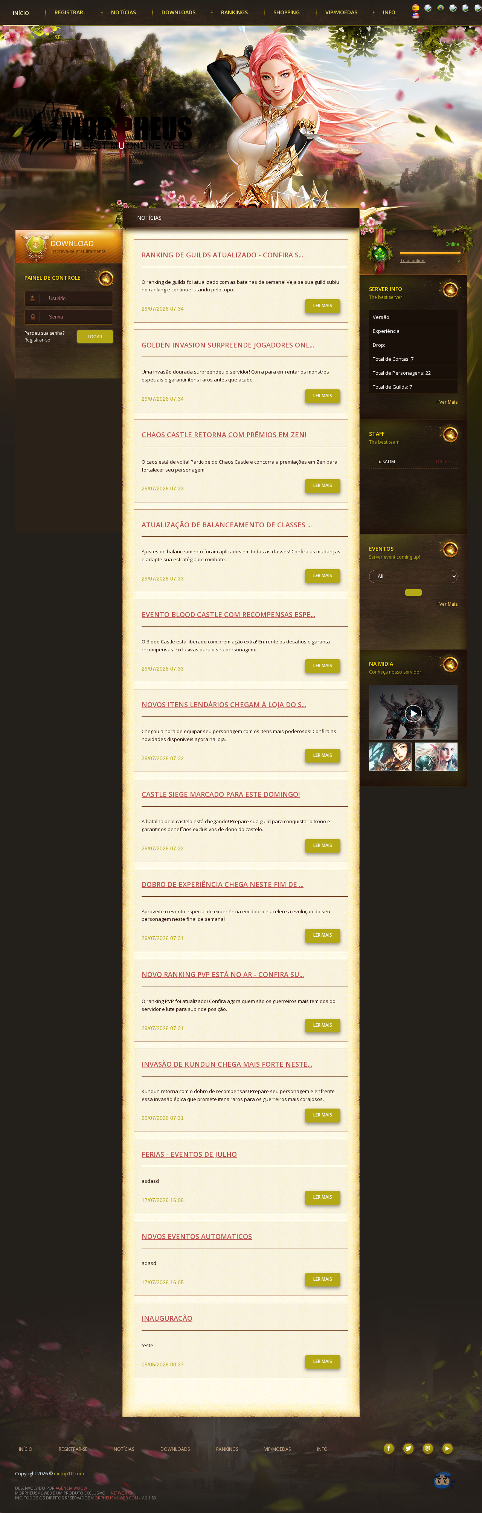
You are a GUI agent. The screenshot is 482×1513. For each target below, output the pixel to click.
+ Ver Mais (447, 402)
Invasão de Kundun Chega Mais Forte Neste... (227, 1064)
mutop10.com (69, 1473)
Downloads (178, 12)
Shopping (286, 12)
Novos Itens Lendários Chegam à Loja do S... (224, 704)
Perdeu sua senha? (44, 333)
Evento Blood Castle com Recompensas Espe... (228, 614)
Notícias (123, 12)
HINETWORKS (119, 1493)
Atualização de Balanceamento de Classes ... (227, 524)
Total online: (413, 260)
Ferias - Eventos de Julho (189, 1154)
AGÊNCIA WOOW (71, 1488)
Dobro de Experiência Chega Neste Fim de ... (223, 884)
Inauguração (167, 1318)
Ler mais (322, 305)
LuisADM (386, 461)
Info (389, 12)
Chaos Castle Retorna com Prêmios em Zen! (224, 434)
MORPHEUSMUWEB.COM (114, 1498)
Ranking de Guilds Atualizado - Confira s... (222, 254)
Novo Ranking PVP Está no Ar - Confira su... (223, 974)
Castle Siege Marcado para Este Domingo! (221, 794)
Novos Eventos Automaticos (197, 1236)
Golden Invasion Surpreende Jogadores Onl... (228, 344)
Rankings (234, 12)
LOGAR (95, 336)
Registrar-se (70, 17)
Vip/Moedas (341, 12)
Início (21, 13)
